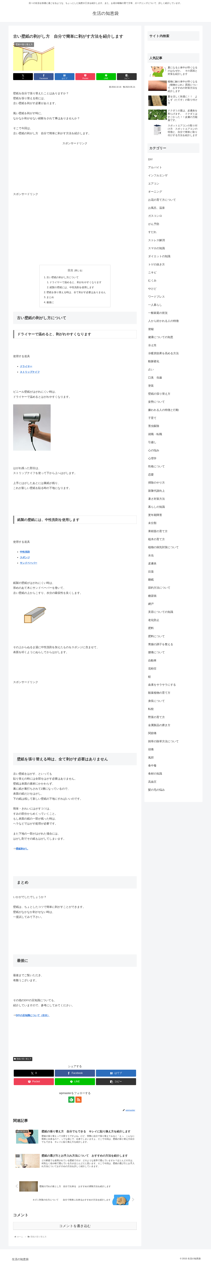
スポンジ (25, 557)
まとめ (50, 297)
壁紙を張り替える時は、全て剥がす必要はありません (76, 292)
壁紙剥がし (22, 848)
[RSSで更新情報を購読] (78, 1100)
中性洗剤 (25, 551)
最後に (50, 302)
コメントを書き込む (75, 1226)
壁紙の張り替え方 (24, 1059)
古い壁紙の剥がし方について (62, 277)
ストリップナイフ (30, 372)
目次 (70, 270)
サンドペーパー (28, 563)
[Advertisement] (74, 155)
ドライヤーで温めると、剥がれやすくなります (75, 282)
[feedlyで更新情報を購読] (71, 1100)
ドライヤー (26, 366)
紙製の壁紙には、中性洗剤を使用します (72, 287)
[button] (127, 76)
